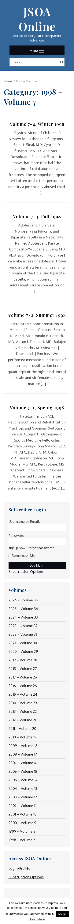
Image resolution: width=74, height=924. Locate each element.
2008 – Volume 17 (23, 754)
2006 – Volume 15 (23, 771)
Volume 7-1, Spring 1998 (37, 408)
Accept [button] (62, 914)
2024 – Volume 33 (23, 617)
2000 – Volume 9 (22, 823)
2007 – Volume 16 (23, 763)
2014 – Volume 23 (23, 703)
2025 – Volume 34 (23, 609)
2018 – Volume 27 (23, 668)
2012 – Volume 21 (22, 720)
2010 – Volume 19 (23, 737)
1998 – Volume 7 (22, 840)
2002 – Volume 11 (22, 806)
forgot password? (41, 548)
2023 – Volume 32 (23, 626)
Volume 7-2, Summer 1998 (37, 315)
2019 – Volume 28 (23, 660)
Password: (17, 535)
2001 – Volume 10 (23, 814)
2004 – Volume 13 (23, 788)
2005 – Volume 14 (23, 780)
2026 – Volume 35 (23, 600)
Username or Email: (24, 521)
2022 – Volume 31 (23, 634)
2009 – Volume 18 (23, 746)
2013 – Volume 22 (23, 711)
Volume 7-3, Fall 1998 (37, 216)
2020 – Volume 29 (23, 651)
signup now (17, 548)
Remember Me (23, 555)
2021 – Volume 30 (23, 643)
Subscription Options (26, 571)
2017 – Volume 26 (23, 677)
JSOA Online (37, 19)
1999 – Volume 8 (22, 831)
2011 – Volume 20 (22, 728)
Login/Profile (19, 868)
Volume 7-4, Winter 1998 (37, 124)
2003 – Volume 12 (23, 797)
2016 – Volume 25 (23, 686)
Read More (37, 919)
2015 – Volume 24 (23, 694)
